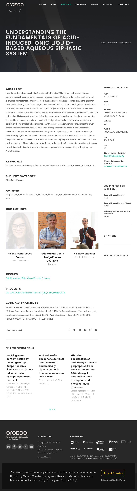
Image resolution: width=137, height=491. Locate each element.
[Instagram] (25, 446)
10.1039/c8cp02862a (114, 156)
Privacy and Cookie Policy (113, 480)
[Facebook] (14, 446)
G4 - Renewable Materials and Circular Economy (28, 278)
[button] (50, 409)
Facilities (80, 4)
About (42, 4)
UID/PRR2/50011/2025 (78, 458)
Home (103, 43)
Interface (108, 4)
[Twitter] (19, 446)
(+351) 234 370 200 (47, 453)
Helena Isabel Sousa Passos (20, 255)
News (53, 4)
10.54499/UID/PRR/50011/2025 (102, 456)
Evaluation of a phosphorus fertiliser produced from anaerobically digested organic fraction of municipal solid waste (51, 366)
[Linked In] (8, 446)
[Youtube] (31, 446)
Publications (125, 43)
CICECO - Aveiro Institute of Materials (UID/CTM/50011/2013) (35, 292)
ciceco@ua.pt (44, 457)
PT (15, 10)
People (94, 4)
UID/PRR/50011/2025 (78, 456)
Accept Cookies (113, 473)
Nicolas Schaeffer (84, 253)
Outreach (123, 4)
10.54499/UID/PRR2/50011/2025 (103, 458)
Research (66, 4)
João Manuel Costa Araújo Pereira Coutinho (52, 257)
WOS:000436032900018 (115, 166)
